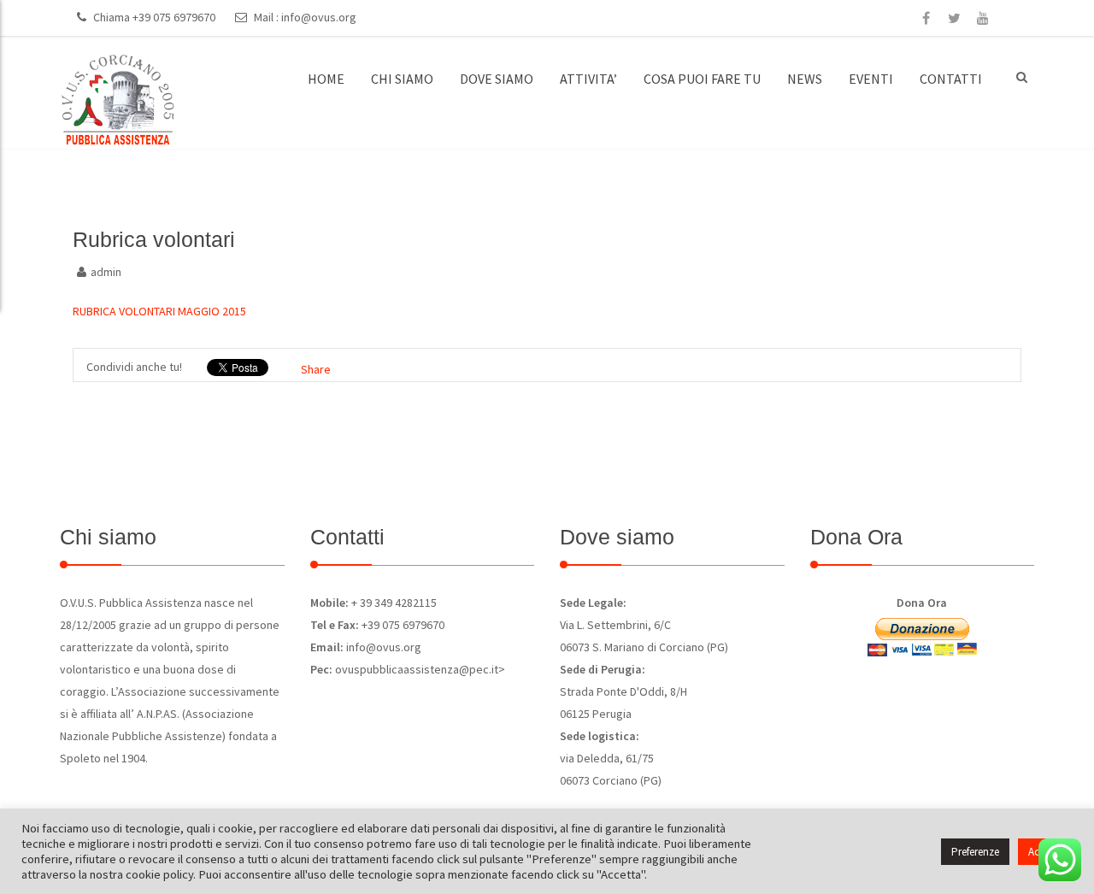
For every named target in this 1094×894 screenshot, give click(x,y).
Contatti (951, 78)
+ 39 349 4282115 (393, 602)
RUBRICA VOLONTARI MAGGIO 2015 (159, 311)
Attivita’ (588, 78)
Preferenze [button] (975, 851)
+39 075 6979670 (173, 17)
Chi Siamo (402, 78)
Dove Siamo (496, 78)
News (804, 78)
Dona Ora (922, 602)
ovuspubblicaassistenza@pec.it (416, 669)
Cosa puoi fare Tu (702, 78)
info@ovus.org (318, 17)
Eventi (871, 78)
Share (316, 369)
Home (326, 78)
